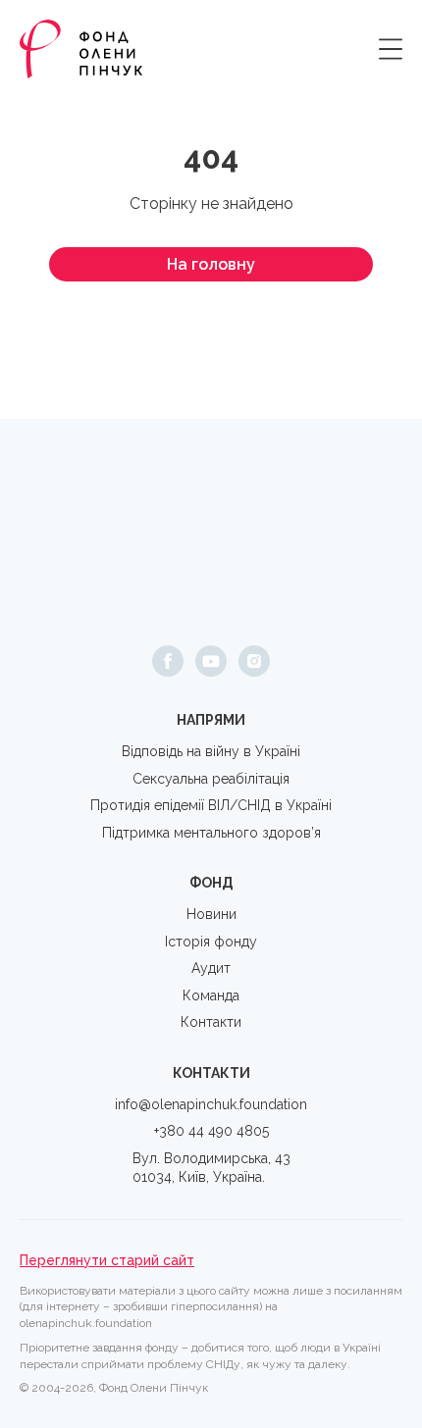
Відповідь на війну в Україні (211, 751)
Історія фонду (211, 941)
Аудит (211, 968)
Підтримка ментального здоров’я (211, 833)
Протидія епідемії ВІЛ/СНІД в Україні (211, 805)
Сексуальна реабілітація (211, 779)
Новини (211, 914)
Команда (211, 995)
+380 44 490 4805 (211, 1131)
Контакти (211, 1022)
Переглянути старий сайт (107, 1260)
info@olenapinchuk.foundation (211, 1104)
